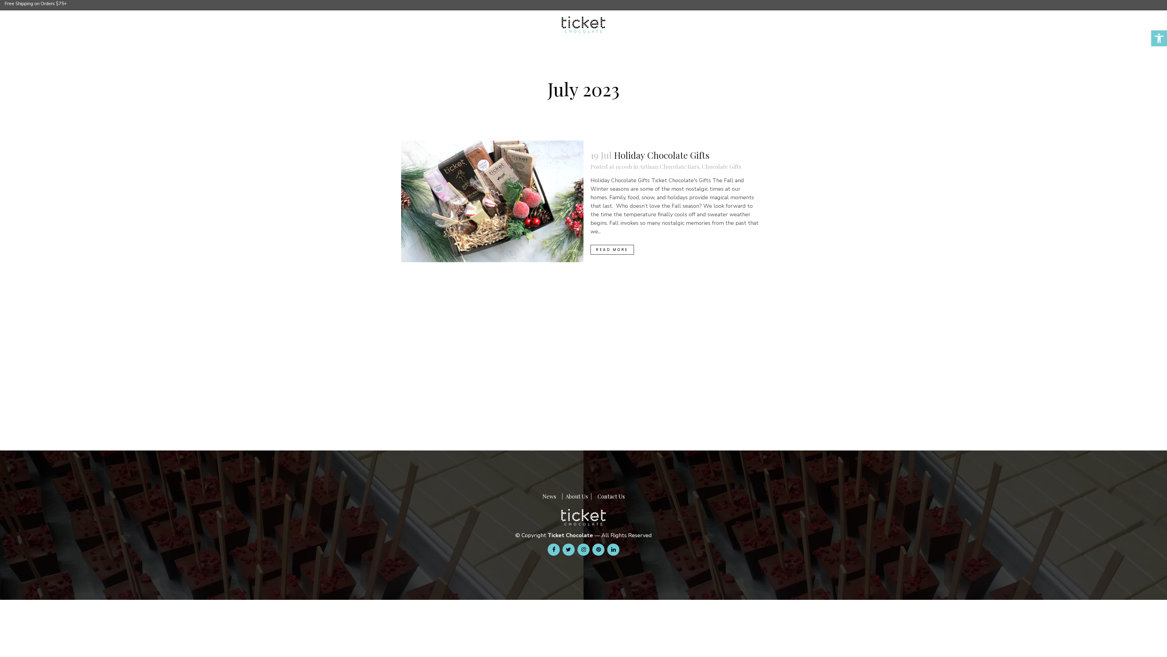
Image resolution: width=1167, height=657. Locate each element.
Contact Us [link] (611, 496)
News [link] (549, 496)
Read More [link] (612, 249)
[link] (1159, 38)
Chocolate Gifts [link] (721, 166)
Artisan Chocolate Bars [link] (669, 166)
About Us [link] (577, 496)
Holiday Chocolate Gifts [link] (661, 155)
